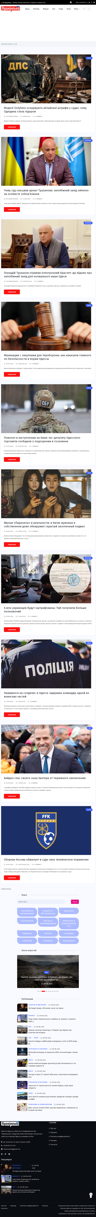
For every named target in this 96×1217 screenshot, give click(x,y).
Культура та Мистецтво (48, 912)
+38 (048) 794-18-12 (9, 1145)
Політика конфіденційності (60, 1136)
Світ (53, 9)
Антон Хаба (9, 363)
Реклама (53, 1140)
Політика (36, 9)
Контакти (53, 1144)
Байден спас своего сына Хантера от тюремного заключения (45, 778)
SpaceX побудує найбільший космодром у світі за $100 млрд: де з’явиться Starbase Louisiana (47, 978)
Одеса (27, 9)
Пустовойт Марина (12, 116)
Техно (69, 9)
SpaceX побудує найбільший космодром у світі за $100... (29, 2)
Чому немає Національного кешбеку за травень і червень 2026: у (25, 1180)
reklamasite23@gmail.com (11, 1149)
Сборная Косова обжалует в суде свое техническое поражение (46, 859)
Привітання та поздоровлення (69, 923)
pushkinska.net (89, 1213)
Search (75, 902)
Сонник (69, 933)
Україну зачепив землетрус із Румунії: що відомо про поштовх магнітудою (26, 1191)
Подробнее (12, 127)
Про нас (53, 1128)
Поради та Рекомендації (48, 922)
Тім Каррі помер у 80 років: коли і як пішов (45, 1008)
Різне (76, 9)
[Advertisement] (48, 26)
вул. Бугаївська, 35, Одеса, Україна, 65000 (16, 1142)
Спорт (61, 9)
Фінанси (46, 9)
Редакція (53, 1132)
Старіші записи (6, 889)
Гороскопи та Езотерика (27, 912)
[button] (38, 991)
